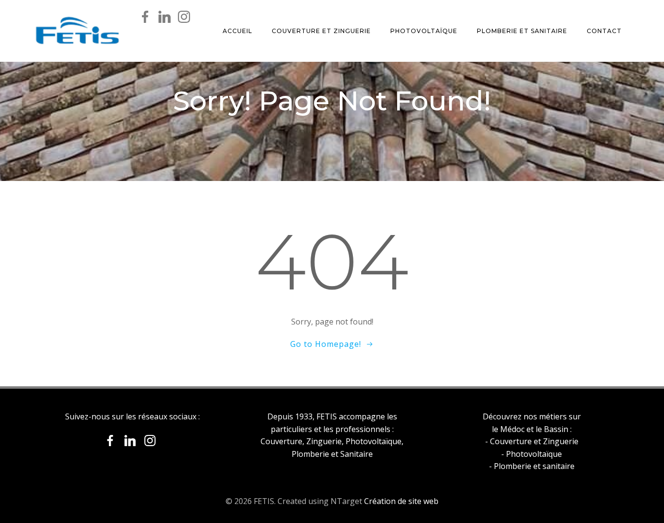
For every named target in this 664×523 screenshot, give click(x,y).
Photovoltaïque (423, 31)
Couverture (281, 441)
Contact (604, 31)
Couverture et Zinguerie (321, 31)
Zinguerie (324, 441)
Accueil (237, 31)
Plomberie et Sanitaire (522, 31)
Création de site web (401, 501)
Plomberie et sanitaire (534, 466)
